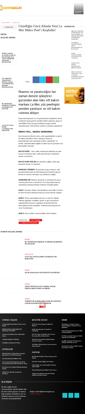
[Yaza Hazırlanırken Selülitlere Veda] (78, 8)
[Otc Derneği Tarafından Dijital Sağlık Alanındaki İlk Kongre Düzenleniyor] (9, 71)
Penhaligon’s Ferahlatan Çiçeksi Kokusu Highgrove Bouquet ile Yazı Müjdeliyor (71, 325)
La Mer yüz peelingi (28, 223)
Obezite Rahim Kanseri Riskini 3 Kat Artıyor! (44, 370)
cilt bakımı (36, 220)
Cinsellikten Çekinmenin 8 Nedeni (11, 342)
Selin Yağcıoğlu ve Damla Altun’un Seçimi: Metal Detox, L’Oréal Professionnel (13, 354)
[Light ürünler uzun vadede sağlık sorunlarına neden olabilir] (12, 286)
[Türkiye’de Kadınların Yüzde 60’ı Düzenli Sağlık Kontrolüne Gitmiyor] (12, 301)
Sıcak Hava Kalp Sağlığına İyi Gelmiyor (42, 272)
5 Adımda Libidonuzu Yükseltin (10, 339)
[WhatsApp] (56, 79)
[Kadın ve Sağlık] (10, 8)
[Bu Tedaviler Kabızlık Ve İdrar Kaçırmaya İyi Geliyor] (9, 96)
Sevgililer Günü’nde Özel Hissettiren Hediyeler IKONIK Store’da (71, 341)
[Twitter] (42, 79)
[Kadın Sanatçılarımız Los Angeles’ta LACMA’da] (67, 55)
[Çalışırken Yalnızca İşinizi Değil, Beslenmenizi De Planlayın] (67, 46)
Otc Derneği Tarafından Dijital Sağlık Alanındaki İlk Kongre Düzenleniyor (8, 83)
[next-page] (69, 83)
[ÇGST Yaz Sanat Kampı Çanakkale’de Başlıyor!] (9, 118)
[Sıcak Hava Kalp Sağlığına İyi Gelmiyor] (12, 271)
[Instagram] (70, 395)
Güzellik (16, 22)
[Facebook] (36, 79)
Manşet (27, 239)
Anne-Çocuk (29, 254)
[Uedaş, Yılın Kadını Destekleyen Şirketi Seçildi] (67, 65)
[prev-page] (65, 83)
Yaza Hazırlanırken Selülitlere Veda (11, 358)
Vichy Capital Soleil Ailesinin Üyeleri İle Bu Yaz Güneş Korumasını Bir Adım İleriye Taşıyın (14, 362)
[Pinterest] (49, 79)
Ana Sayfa (6, 22)
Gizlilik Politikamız (36, 394)
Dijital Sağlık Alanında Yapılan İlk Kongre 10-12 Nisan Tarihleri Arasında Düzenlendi (9, 58)
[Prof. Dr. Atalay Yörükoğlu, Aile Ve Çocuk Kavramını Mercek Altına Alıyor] (67, 75)
